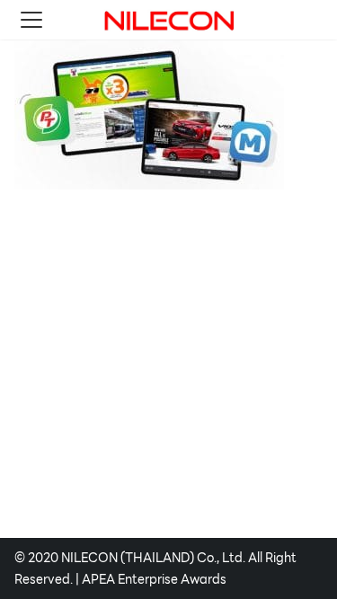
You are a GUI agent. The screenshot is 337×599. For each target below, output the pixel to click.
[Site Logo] (169, 20)
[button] (31, 20)
